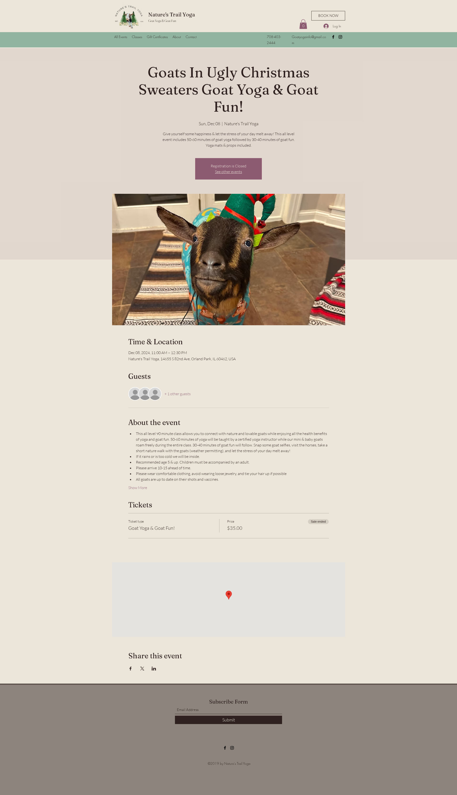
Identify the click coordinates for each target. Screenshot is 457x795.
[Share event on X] (142, 668)
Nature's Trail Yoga (171, 14)
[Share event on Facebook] (130, 668)
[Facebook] (333, 37)
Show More (137, 487)
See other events (228, 171)
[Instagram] (340, 37)
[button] (303, 24)
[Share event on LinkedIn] (154, 668)
